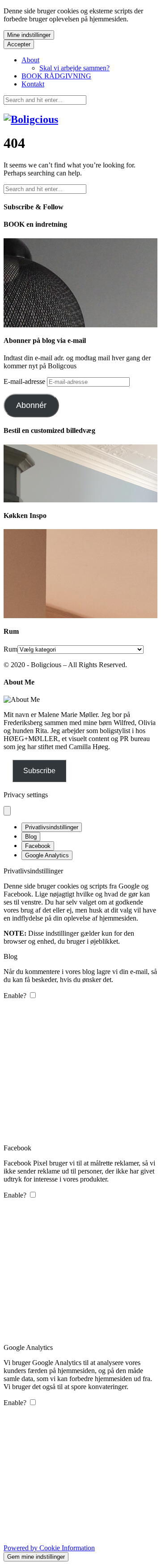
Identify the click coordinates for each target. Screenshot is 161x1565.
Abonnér (31, 405)
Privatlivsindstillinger (51, 827)
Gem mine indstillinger (36, 1556)
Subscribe (39, 770)
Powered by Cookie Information (49, 1548)
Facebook (38, 846)
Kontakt (32, 84)
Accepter (18, 44)
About (30, 60)
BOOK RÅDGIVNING (56, 76)
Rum (10, 649)
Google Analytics (47, 855)
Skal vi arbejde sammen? (74, 68)
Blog (31, 836)
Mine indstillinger (29, 35)
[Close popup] (7, 810)
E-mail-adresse (25, 381)
